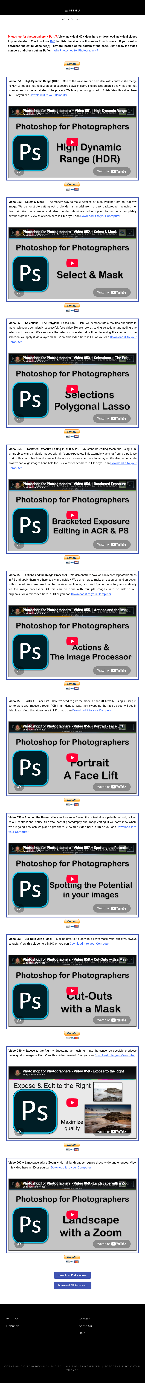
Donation (12, 1325)
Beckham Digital (49, 1366)
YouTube (12, 1319)
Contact (84, 1319)
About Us (85, 1325)
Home (66, 19)
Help (82, 1333)
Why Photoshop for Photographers (75, 50)
